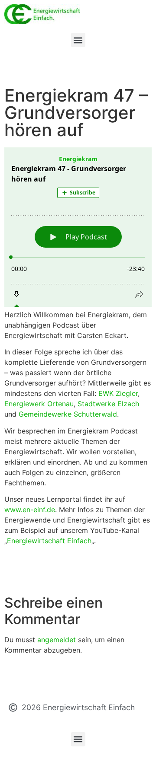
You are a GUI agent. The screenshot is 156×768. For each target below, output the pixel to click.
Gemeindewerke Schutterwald (68, 414)
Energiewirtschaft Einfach (49, 540)
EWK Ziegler (118, 393)
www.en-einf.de (29, 509)
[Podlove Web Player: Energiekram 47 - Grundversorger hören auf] (78, 227)
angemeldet (56, 639)
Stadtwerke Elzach (108, 403)
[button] (78, 40)
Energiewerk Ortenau (39, 403)
